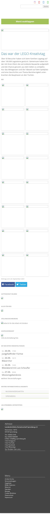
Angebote (8, 483)
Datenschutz (9, 495)
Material (8, 487)
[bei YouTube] (39, 3)
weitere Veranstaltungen (11, 378)
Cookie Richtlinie (10, 493)
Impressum (8, 497)
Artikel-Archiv (9, 479)
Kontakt (7, 491)
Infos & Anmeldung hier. (10, 338)
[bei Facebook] (43, 3)
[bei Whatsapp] (48, 3)
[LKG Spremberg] (25, 12)
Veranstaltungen (10, 481)
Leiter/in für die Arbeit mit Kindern (15, 323)
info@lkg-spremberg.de (18, 439)
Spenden (8, 489)
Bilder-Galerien (10, 485)
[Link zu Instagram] (35, 3)
